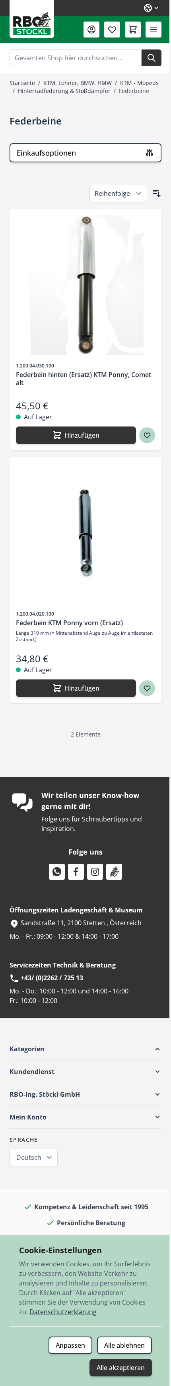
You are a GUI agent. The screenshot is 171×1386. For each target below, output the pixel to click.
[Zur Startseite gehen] (32, 19)
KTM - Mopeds (139, 83)
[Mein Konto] (91, 30)
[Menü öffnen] (153, 30)
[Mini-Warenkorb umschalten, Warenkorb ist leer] (133, 30)
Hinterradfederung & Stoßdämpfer (64, 91)
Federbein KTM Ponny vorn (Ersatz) (69, 623)
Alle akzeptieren (121, 1367)
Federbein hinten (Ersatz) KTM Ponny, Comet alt (83, 379)
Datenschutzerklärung (63, 1311)
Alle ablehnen (124, 1345)
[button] (85, 1049)
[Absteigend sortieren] (156, 193)
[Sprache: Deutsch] (151, 8)
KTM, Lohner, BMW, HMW (77, 83)
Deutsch (28, 1157)
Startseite (22, 83)
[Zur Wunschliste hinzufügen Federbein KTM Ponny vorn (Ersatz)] (147, 688)
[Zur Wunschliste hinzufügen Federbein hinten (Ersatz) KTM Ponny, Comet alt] (147, 435)
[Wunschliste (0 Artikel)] (112, 30)
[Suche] (151, 57)
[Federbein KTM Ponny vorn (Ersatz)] (85, 533)
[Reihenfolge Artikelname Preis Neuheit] (118, 193)
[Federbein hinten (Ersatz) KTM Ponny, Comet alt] (85, 285)
